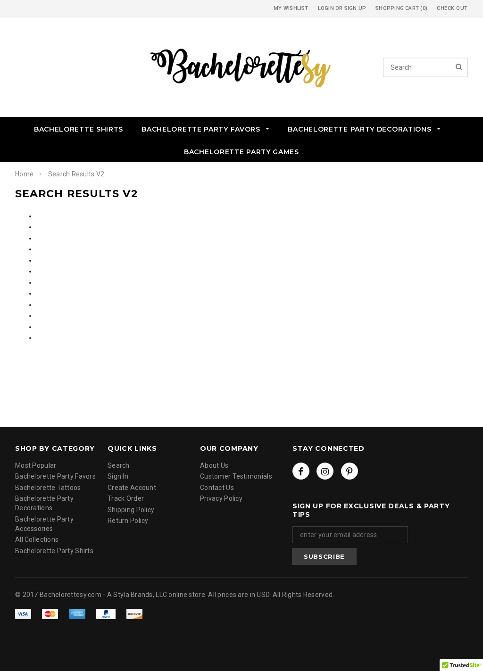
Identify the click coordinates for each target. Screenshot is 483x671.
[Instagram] (324, 471)
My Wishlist (291, 8)
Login (326, 8)
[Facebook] (300, 471)
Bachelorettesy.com (70, 594)
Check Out (452, 8)
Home (24, 174)
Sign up (355, 8)
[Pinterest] (349, 471)
